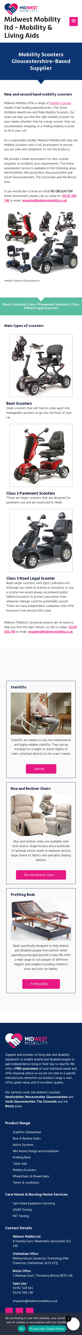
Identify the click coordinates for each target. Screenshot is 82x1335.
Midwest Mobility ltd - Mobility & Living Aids (32, 27)
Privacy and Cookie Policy (47, 1328)
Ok (22, 1328)
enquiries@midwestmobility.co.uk (44, 200)
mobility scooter (60, 103)
